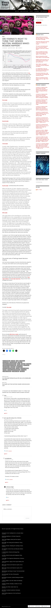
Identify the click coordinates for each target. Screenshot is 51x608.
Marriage (13, 366)
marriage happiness (15, 278)
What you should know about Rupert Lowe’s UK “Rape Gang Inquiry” (42, 79)
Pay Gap (17, 368)
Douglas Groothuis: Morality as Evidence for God (12, 583)
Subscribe (38, 22)
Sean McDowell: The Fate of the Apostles (10, 574)
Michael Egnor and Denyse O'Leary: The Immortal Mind (13, 571)
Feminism (29, 363)
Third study (5, 143)
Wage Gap (22, 371)
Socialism (24, 369)
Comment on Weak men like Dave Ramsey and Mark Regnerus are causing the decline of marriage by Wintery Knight (42, 90)
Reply (6, 413)
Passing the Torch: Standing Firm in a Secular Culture (12, 533)
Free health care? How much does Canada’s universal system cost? (16, 384)
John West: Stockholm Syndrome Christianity (11, 590)
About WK (17, 11)
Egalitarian (5, 362)
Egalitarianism (13, 362)
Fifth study (4, 212)
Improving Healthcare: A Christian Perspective (11, 536)
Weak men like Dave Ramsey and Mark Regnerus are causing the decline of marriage (42, 38)
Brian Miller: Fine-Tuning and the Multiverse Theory (12, 542)
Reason (4, 369)
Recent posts (40, 34)
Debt (17, 360)
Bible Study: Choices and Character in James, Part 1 (12, 567)
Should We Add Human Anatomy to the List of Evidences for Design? (42, 42)
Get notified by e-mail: (41, 17)
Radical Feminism (24, 368)
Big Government (6, 360)
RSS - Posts (39, 189)
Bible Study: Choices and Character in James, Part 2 (12, 564)
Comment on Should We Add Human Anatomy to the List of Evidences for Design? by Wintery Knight (42, 114)
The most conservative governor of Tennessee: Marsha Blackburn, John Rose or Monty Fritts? (42, 48)
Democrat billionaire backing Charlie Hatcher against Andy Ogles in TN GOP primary (42, 53)
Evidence (20, 362)
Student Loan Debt (7, 371)
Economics (22, 360)
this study (9, 307)
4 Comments (19, 47)
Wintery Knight (12, 47)
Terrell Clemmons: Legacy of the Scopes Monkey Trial (13, 561)
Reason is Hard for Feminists (14, 369)
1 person (10, 450)
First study (4, 100)
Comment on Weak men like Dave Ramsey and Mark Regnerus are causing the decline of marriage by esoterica (42, 108)
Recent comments (41, 85)
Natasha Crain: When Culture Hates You (10, 586)
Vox (29, 73)
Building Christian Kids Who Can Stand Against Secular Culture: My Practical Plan (42, 60)
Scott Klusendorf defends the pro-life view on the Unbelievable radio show (16, 378)
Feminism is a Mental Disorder (9, 365)
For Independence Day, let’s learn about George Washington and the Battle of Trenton (42, 70)
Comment (27, 518)
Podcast (31, 11)
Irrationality (6, 366)
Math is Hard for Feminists (9, 368)
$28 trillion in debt (14, 334)
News (3, 36)
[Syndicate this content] (36, 34)
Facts (19, 363)
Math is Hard (19, 366)
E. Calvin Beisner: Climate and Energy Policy (10, 552)
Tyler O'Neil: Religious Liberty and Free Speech (11, 539)
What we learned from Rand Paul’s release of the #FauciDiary (42, 57)
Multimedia (37, 11)
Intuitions (26, 365)
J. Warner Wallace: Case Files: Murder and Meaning (12, 580)
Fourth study (5, 185)
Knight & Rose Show (24, 11)
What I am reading (43, 11)
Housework (20, 365)
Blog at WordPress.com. (6, 606)
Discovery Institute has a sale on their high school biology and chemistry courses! (42, 74)
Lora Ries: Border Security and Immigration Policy (12, 555)
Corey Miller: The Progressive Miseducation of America (13, 558)
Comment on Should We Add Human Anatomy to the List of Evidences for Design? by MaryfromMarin (42, 126)
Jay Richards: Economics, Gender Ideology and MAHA (12, 577)
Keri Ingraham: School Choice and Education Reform (12, 548)
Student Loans (16, 371)
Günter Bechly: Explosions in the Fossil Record (11, 593)
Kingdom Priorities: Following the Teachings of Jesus (12, 545)
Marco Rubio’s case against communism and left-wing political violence (42, 65)
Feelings (23, 363)
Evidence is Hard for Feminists (9, 363)
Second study (5, 121)
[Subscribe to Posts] (36, 189)
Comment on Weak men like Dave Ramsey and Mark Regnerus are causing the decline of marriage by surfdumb (42, 96)
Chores (13, 360)
